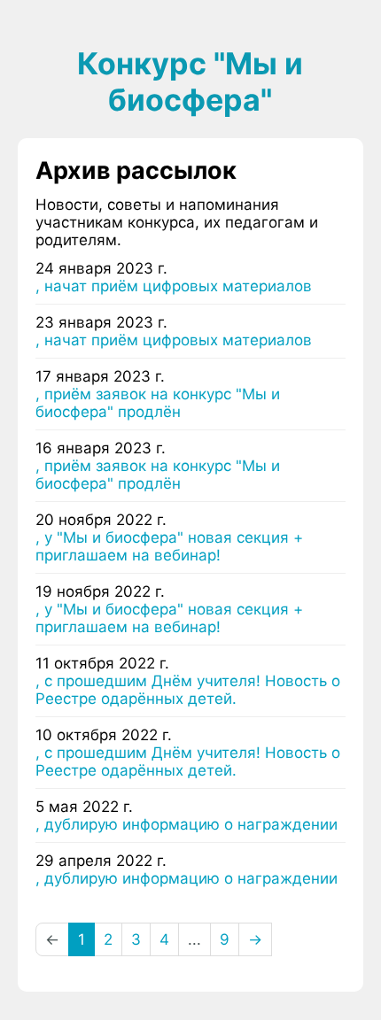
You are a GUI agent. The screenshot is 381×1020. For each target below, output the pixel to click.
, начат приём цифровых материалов (173, 286)
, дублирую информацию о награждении (186, 824)
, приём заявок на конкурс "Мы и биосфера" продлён (157, 403)
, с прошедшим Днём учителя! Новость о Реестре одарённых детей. (187, 689)
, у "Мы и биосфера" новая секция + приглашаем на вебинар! (169, 546)
